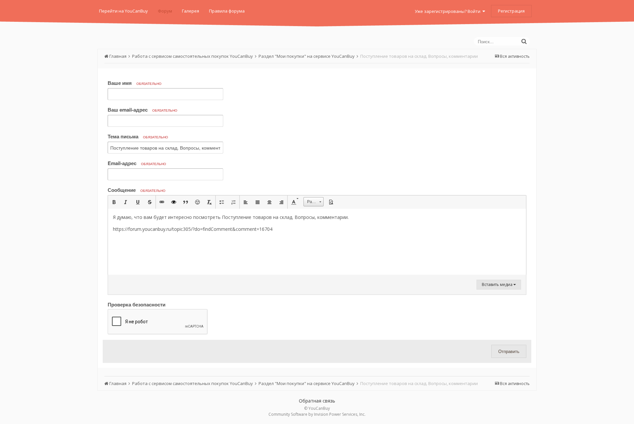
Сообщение (136, 190)
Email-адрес (137, 163)
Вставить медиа (497, 284)
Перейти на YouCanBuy (123, 11)
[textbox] (317, 242)
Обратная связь (317, 401)
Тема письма (138, 136)
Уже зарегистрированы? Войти (448, 11)
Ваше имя (134, 83)
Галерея (190, 11)
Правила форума (227, 11)
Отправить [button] (508, 351)
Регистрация (511, 11)
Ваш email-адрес (142, 109)
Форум (165, 11)
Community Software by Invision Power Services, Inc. (317, 414)
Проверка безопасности (136, 304)
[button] (114, 202)
